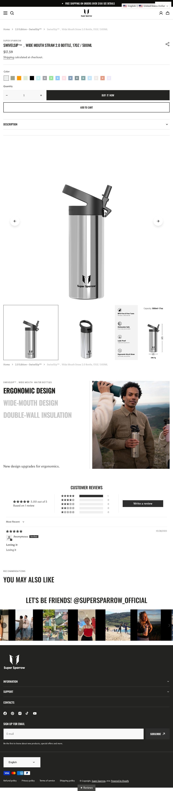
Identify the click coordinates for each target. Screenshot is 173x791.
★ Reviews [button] (86, 787)
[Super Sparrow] (86, 13)
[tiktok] (27, 713)
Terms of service (47, 780)
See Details (109, 3)
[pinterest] (12, 713)
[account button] (161, 13)
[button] (168, 13)
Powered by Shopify (120, 781)
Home (6, 29)
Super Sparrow (98, 781)
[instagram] (20, 713)
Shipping (8, 57)
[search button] (12, 13)
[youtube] (35, 713)
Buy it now (108, 95)
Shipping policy (67, 780)
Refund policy (10, 780)
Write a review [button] (142, 503)
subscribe (155, 734)
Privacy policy (28, 780)
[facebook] (5, 713)
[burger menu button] (5, 13)
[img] (14, 531)
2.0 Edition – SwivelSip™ (28, 29)
